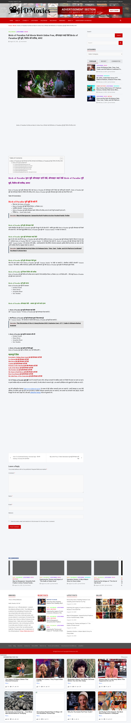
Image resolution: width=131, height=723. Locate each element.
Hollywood (44, 20)
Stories (25, 20)
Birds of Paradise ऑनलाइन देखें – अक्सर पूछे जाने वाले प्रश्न (26, 172)
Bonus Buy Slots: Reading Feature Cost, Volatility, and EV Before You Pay (55, 603)
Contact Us (84, 1)
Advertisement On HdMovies (116, 1)
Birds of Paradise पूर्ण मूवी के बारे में (20, 162)
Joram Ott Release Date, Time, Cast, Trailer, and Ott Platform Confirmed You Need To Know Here (109, 69)
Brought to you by (52, 599)
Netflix (110, 96)
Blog (14, 577)
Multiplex (69, 579)
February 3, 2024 (102, 82)
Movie (26, 32)
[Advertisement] (46, 57)
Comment (11, 473)
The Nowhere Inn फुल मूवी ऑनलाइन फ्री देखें (20, 369)
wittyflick (80, 646)
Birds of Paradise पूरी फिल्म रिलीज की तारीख (23, 169)
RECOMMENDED (13, 558)
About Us (69, 1)
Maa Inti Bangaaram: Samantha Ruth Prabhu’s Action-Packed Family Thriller (55, 622)
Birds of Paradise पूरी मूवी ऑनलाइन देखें (22, 164)
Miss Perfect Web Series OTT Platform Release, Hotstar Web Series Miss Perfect (109, 89)
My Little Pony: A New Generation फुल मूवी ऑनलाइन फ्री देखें (25, 376)
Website (10, 513)
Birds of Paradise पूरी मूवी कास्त (22, 170)
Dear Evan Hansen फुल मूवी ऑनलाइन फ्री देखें (20, 374)
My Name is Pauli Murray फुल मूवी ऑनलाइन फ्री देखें (22, 372)
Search (89, 31)
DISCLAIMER (76, 1)
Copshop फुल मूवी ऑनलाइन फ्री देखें (17, 363)
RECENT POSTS (43, 595)
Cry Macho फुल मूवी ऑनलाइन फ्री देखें (18, 359)
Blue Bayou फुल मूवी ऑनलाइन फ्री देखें (18, 361)
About (70, 20)
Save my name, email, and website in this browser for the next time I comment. (33, 521)
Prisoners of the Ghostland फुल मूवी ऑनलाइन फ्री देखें (22, 365)
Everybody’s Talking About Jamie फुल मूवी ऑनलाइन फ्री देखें (25, 357)
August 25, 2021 (14, 41)
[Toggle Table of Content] (61, 158)
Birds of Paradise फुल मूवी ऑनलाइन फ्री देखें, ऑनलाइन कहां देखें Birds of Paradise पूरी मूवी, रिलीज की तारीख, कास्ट (37, 161)
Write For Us (91, 1)
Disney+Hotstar (101, 86)
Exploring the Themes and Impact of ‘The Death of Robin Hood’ (24, 580)
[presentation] (118, 558)
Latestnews (34, 20)
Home (11, 20)
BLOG (17, 20)
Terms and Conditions (102, 1)
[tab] (92, 61)
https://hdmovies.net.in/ (27, 631)
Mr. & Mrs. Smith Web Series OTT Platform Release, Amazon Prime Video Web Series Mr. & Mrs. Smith (109, 79)
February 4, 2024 (102, 71)
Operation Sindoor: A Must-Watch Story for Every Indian (50, 580)
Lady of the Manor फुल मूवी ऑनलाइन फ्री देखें (20, 367)
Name (10, 496)
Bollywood (53, 20)
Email (10, 504)
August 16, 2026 (18, 583)
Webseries (62, 20)
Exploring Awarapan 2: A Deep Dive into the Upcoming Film (105, 582)
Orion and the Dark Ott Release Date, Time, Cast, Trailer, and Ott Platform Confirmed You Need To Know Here (108, 100)
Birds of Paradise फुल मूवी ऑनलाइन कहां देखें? (23, 165)
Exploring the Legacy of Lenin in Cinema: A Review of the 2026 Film (55, 613)
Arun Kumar (24, 41)
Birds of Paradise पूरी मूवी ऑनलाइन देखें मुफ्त (24, 167)
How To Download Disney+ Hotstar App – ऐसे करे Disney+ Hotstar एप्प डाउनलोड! (26, 457)
